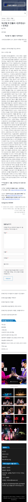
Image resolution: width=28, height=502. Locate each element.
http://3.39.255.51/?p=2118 (12, 199)
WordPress (14, 499)
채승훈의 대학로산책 (7, 340)
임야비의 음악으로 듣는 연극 (9, 335)
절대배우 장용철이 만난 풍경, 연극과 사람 (12, 337)
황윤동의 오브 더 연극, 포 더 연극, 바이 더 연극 (13, 343)
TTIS (4, 28)
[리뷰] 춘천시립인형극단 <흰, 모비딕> (11, 306)
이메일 (6, 258)
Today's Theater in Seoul (18, 496)
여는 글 (3, 324)
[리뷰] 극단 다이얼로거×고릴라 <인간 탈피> (13, 293)
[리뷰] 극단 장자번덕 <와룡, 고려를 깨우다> (12, 310)
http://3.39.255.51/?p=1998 (18, 190)
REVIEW (11, 203)
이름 (5, 252)
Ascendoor (15, 498)
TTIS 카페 (4, 346)
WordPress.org (6, 459)
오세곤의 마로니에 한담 (7, 332)
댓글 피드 (4, 457)
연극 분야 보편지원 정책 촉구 (9, 314)
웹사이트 (6, 264)
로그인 (4, 451)
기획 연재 (4, 330)
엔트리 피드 (5, 454)
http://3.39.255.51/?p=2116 (14, 195)
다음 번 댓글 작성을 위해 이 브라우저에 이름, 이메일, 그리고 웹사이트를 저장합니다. (14, 272)
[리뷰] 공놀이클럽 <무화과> (8, 298)
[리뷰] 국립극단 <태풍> (7, 302)
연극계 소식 (4, 349)
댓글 (5, 233)
